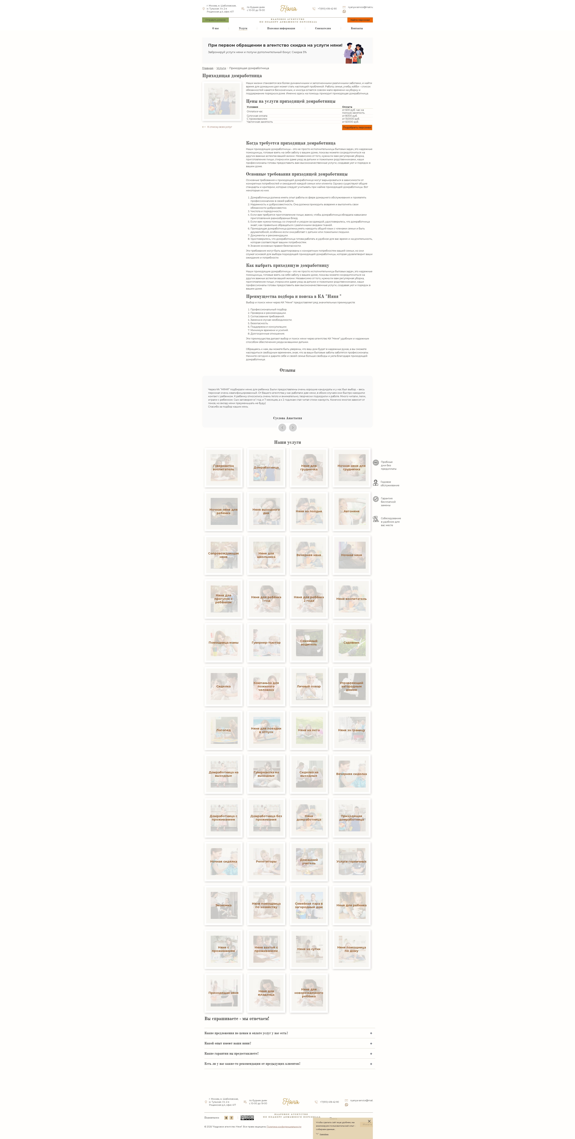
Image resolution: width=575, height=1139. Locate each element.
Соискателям (323, 28)
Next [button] (293, 427)
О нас (215, 28)
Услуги (243, 28)
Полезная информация (281, 28)
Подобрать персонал (357, 127)
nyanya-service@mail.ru (360, 7)
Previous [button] (282, 427)
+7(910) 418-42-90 (327, 8)
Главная (207, 68)
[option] (287, 402)
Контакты (357, 28)
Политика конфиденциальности (284, 1126)
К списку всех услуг (219, 126)
